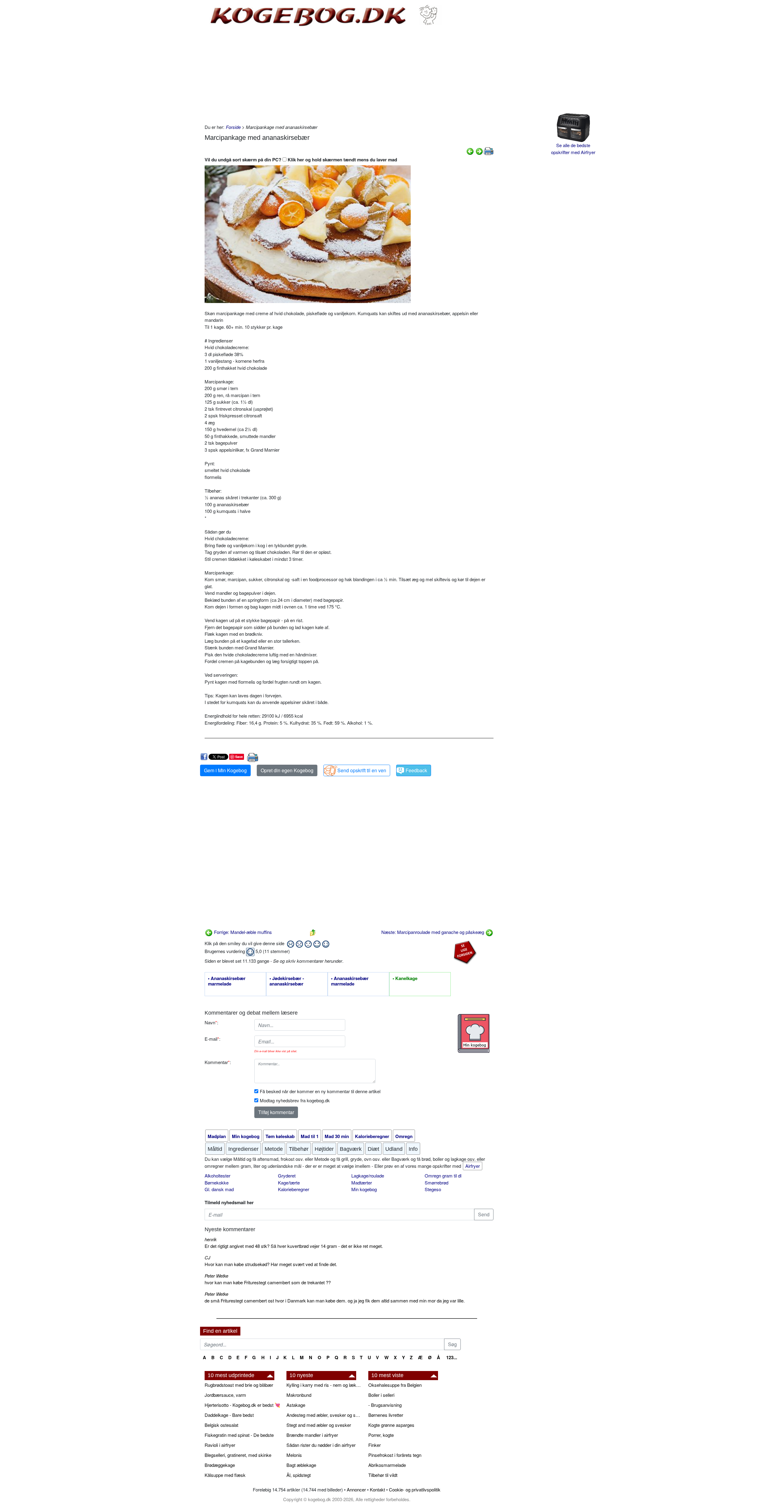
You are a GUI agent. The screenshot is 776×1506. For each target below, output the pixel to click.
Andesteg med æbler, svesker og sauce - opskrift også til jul (324, 1415)
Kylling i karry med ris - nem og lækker (324, 1385)
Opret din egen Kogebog (287, 770)
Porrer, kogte (381, 1435)
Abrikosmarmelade (387, 1465)
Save (239, 756)
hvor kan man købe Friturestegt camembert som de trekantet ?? (268, 1282)
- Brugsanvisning (385, 1405)
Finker (374, 1445)
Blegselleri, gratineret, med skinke (238, 1455)
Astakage (295, 1405)
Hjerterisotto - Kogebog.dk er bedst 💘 (242, 1405)
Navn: (211, 1022)
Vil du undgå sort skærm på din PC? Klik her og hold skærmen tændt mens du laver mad (301, 159)
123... (451, 1357)
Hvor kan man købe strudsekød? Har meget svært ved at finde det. (271, 1264)
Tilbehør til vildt (382, 1475)
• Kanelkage (405, 978)
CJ (207, 1257)
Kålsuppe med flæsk (225, 1475)
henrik (211, 1239)
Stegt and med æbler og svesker (318, 1425)
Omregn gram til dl (443, 1175)
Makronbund (298, 1395)
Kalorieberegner (293, 1189)
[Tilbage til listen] (313, 932)
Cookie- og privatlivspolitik (414, 1489)
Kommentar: (218, 1062)
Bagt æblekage (301, 1465)
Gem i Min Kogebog (225, 770)
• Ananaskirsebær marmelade (227, 981)
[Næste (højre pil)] (479, 150)
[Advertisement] (349, 75)
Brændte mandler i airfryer (312, 1435)
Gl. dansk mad (219, 1189)
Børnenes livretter (385, 1415)
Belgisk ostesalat (221, 1425)
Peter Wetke (216, 1275)
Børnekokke (217, 1182)
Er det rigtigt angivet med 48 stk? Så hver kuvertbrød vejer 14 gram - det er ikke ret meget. (294, 1246)
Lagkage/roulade (367, 1175)
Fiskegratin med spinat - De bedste (239, 1435)
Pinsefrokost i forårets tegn (394, 1455)
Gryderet (287, 1175)
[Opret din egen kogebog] (473, 1033)
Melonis (294, 1455)
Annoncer (356, 1489)
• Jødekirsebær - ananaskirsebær (286, 981)
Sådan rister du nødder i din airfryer (321, 1445)
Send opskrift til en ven (361, 770)
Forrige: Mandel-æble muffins (242, 932)
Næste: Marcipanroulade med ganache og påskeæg (433, 932)
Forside (233, 127)
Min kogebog (364, 1189)
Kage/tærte (289, 1182)
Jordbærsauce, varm (225, 1395)
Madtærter (361, 1182)
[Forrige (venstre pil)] (470, 150)
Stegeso (433, 1189)
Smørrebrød (436, 1182)
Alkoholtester (217, 1175)
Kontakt (377, 1489)
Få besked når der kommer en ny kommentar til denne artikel (320, 1091)
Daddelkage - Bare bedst (229, 1415)
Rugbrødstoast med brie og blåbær (239, 1385)
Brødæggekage (220, 1465)
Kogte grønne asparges (391, 1425)
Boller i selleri (381, 1395)
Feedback (416, 770)
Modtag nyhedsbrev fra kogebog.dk (295, 1100)
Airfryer (472, 1166)
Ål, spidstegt (298, 1475)
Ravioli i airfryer (220, 1445)
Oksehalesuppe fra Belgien (395, 1385)
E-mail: (212, 1039)
